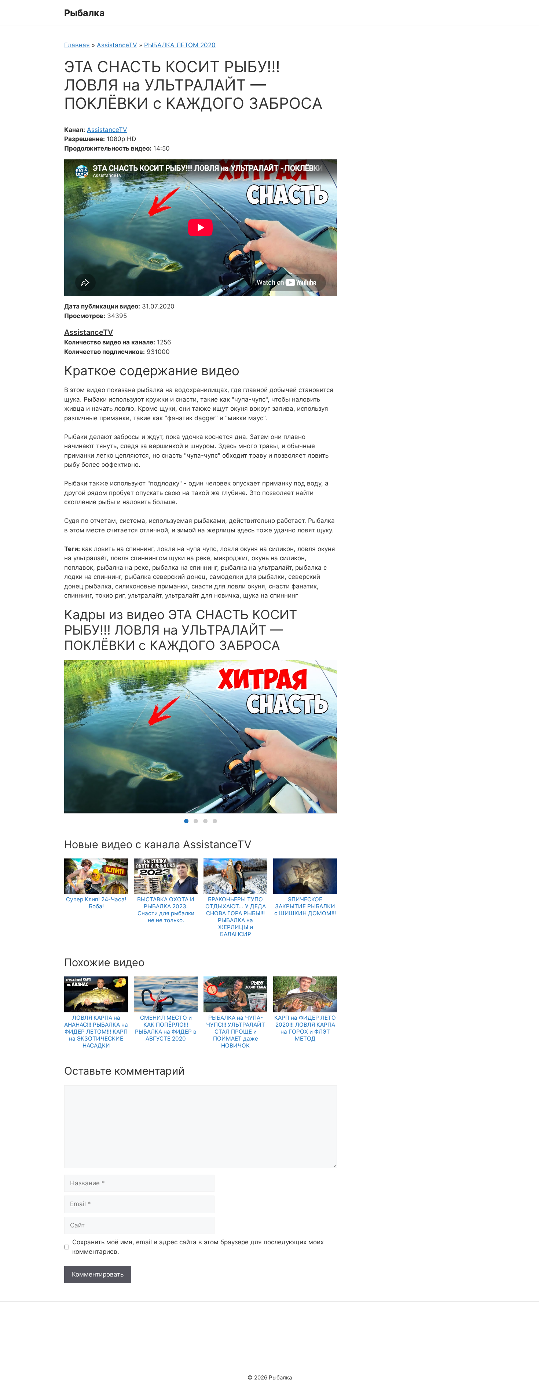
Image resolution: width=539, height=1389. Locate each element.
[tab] (186, 821)
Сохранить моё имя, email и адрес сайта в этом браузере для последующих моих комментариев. (198, 1246)
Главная (77, 45)
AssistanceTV (117, 45)
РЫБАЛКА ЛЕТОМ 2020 (180, 45)
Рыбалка (84, 12)
